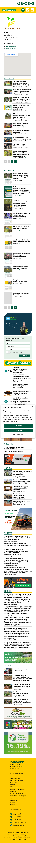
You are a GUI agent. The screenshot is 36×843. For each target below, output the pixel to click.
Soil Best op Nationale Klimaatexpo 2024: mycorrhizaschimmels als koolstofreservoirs (21, 153)
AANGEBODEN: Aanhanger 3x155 (14, 447)
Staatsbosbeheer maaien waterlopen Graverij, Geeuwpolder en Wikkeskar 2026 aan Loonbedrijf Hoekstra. (17, 537)
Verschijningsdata (16, 809)
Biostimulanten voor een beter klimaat (21, 294)
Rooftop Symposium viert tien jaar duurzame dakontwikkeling (21, 495)
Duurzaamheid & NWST (17, 780)
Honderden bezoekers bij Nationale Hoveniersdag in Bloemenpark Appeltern (21, 99)
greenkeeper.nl (23, 832)
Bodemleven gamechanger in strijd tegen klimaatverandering (21, 255)
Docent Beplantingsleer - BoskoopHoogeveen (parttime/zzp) (21, 385)
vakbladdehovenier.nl (10, 837)
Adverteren (14, 807)
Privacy (12, 802)
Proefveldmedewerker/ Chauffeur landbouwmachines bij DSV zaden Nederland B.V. (21, 400)
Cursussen (13, 782)
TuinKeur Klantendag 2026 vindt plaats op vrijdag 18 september (21, 488)
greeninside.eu (15, 839)
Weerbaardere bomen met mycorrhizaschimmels (21, 227)
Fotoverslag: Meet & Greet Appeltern (21, 131)
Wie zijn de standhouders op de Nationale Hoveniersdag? (21, 107)
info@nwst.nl (17, 814)
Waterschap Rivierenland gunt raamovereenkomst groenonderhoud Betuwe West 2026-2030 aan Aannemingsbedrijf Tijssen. (16, 552)
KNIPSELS (8, 591)
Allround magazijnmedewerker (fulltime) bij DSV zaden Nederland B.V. (20, 370)
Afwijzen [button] (19, 430)
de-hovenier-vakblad (19, 822)
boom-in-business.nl (24, 837)
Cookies (12, 804)
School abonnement (16, 793)
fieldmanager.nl (12, 832)
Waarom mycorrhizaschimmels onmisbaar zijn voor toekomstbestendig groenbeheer (20, 203)
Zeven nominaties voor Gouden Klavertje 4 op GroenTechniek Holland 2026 (22, 701)
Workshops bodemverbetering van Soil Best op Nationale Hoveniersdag (21, 116)
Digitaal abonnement (16, 787)
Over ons (13, 776)
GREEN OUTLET (11, 444)
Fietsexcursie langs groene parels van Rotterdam (21, 502)
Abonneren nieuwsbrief (17, 789)
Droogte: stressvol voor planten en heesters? (20, 280)
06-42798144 (17, 820)
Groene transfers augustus (22, 669)
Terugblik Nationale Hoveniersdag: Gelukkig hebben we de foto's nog (21, 83)
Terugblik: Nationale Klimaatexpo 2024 (19, 145)
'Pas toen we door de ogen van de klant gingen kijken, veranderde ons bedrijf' (21, 686)
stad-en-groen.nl (12, 835)
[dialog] (18, 421)
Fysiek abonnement (16, 774)
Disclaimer (13, 800)
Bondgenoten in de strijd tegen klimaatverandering (21, 241)
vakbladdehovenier (19, 825)
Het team (13, 791)
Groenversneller (15, 778)
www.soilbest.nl (11, 48)
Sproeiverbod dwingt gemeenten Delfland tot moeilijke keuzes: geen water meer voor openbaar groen (22, 677)
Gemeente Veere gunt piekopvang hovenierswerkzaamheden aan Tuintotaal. (17, 544)
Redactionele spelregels (18, 796)
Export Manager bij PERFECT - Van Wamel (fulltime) (22, 392)
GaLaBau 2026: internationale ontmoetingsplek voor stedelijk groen (22, 472)
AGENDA (8, 468)
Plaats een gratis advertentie (13, 451)
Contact (12, 785)
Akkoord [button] (19, 426)
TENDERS (8, 533)
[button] (18, 435)
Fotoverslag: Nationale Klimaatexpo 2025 (20, 124)
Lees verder (14, 421)
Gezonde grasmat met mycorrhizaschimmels (20, 267)
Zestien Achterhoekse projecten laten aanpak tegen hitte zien (20, 693)
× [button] (32, 407)
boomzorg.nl (24, 835)
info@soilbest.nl (11, 46)
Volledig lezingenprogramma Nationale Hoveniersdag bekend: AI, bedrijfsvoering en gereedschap (21, 190)
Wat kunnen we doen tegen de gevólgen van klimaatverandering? (22, 215)
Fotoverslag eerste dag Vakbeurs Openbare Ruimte (22, 138)
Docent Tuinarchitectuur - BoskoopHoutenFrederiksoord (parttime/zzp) (22, 378)
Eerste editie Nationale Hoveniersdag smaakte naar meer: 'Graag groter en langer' (21, 176)
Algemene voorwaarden (18, 798)
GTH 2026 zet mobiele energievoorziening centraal (22, 480)
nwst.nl (23, 839)
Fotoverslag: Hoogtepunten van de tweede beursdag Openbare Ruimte (22, 91)
